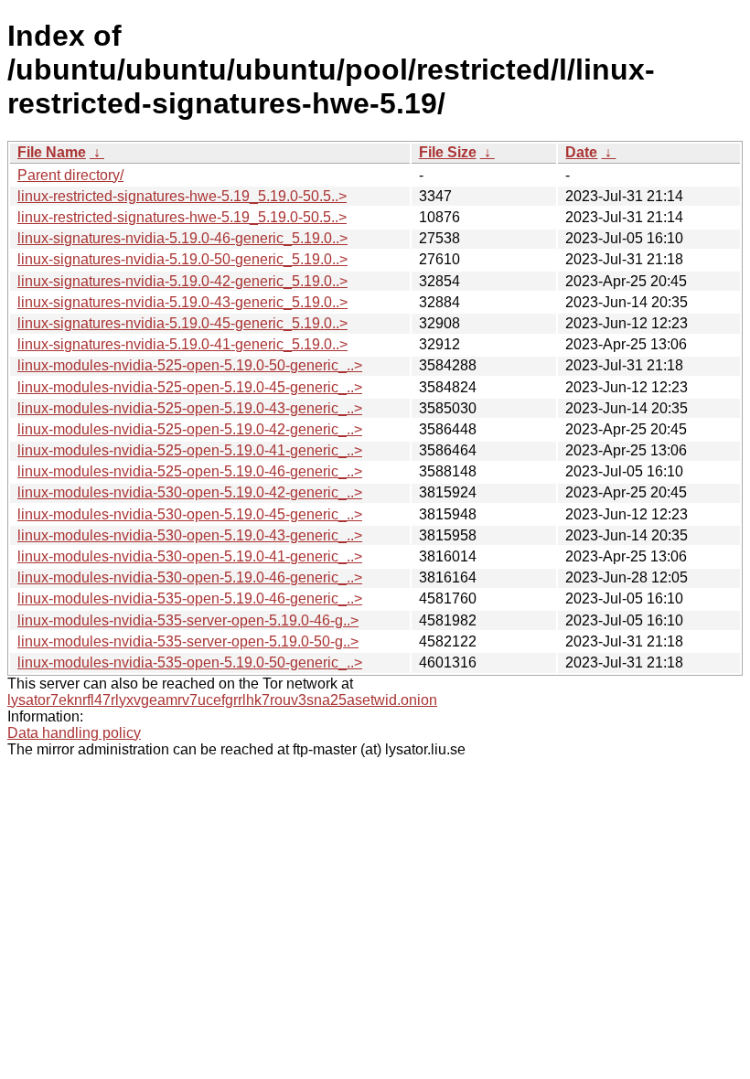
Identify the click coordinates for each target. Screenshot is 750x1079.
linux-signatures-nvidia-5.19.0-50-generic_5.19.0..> (182, 259)
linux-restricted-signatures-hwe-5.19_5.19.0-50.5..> (182, 196)
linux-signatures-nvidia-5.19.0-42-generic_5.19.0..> (182, 281)
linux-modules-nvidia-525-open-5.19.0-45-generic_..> (189, 387)
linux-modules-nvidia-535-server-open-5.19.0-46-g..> (188, 620)
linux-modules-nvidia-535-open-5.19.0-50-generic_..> (189, 662)
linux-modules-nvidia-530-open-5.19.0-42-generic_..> (189, 492)
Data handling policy (74, 733)
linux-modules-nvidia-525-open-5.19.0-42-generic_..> (189, 429)
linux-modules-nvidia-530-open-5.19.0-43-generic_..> (189, 535)
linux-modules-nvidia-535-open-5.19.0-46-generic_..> (189, 598)
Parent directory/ (70, 175)
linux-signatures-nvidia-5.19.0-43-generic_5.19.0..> (182, 302)
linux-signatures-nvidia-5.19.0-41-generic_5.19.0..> (182, 344)
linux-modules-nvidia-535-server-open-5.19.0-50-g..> (188, 641)
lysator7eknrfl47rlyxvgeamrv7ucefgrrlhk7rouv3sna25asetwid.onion (222, 700)
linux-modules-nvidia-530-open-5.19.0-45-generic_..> (189, 514)
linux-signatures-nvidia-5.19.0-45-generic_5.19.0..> (182, 323)
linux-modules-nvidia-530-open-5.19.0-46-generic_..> (189, 577)
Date (581, 152)
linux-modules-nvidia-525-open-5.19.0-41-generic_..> (189, 450)
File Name (51, 152)
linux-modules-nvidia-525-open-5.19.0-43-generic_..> (189, 408)
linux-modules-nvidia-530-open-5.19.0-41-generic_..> (189, 556)
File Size (448, 152)
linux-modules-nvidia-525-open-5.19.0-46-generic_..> (189, 471)
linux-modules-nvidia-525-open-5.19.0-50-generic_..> (189, 365)
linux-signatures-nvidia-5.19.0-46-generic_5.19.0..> (182, 238)
